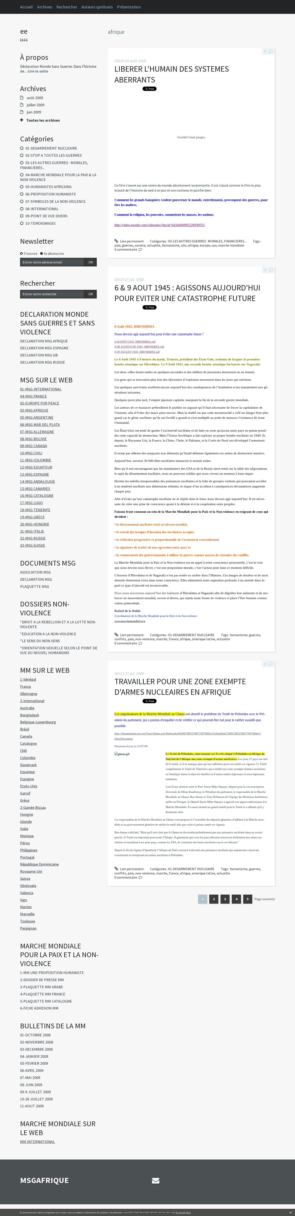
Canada (26, 736)
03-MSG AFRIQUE (34, 410)
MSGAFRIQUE (44, 1180)
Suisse (25, 878)
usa (214, 245)
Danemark (28, 764)
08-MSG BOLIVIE (33, 438)
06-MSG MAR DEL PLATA (40, 424)
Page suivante (264, 899)
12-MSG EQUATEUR (36, 467)
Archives (44, 7)
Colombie (27, 757)
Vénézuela (28, 885)
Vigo (23, 899)
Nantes (26, 906)
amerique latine (203, 639)
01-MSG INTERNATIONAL (40, 389)
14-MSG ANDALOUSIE (37, 481)
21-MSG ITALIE (32, 531)
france (173, 639)
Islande (26, 821)
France (25, 686)
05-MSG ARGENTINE (36, 417)
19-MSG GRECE (32, 516)
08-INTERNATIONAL (42, 208)
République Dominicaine (39, 864)
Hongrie (26, 814)
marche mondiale (231, 245)
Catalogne (28, 743)
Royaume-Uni (31, 871)
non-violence (145, 639)
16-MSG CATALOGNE (37, 495)
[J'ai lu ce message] (290, 1212)
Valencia (26, 892)
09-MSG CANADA (33, 445)
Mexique (27, 835)
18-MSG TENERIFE (35, 509)
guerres (127, 245)
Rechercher (66, 7)
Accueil (26, 7)
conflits (120, 639)
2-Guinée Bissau (33, 807)
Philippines (28, 850)
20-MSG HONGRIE (34, 524)
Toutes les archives (43, 120)
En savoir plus (183, 1212)
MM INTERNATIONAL (37, 1141)
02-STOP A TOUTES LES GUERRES (53, 155)
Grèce (24, 800)
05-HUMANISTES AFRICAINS (48, 186)
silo (183, 245)
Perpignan (28, 928)
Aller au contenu (14, 4)
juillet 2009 (35, 105)
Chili (23, 750)
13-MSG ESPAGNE (34, 474)
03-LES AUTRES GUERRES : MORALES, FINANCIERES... (54, 165)
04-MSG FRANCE (33, 396)
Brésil (24, 729)
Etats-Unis (28, 786)
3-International (32, 700)
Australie (27, 707)
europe (205, 245)
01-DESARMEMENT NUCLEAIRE (51, 148)
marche (161, 639)
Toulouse (27, 921)
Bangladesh (29, 715)
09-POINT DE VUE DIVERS (46, 215)
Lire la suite (38, 71)
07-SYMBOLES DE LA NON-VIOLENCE (55, 201)
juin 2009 (34, 112)
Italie (24, 828)
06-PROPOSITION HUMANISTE (50, 194)
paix (117, 245)
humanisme (170, 245)
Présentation (129, 7)
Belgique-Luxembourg (38, 721)
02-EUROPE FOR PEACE (39, 403)
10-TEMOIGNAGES (40, 223)
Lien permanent (131, 241)
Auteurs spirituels (97, 7)
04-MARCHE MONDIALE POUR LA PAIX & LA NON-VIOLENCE (58, 177)
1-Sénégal (28, 679)
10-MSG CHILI (31, 452)
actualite (153, 245)
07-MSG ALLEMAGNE (37, 431)
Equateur (27, 771)
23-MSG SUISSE (32, 545)
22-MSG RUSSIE (33, 538)
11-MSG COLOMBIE (35, 460)
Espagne (27, 778)
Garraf (25, 793)
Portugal (27, 857)
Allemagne (28, 693)
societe (140, 245)
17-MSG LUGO (31, 502)
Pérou (25, 842)
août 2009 (35, 97)
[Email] (155, 1180)
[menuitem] (28, 7)
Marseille (27, 913)
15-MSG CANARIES (35, 488)
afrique (193, 245)
